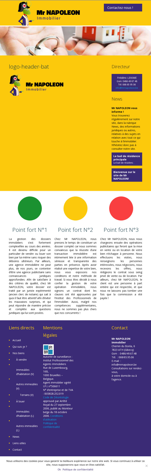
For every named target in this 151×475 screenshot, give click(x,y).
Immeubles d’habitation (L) (25, 414)
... (134, 162)
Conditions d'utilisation (53, 417)
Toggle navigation (12, 9)
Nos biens (18, 353)
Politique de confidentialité (51, 425)
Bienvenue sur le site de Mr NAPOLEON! (124, 175)
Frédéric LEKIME (127, 77)
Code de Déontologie (56, 397)
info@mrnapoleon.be (127, 87)
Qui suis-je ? (20, 346)
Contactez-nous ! (120, 7)
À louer (20, 401)
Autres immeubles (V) (27, 386)
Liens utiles (19, 443)
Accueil (17, 340)
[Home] (49, 12)
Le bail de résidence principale (126, 157)
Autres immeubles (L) (27, 428)
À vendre (21, 359)
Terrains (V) (27, 395)
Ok (59, 469)
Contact (17, 449)
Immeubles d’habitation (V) (25, 372)
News (16, 436)
